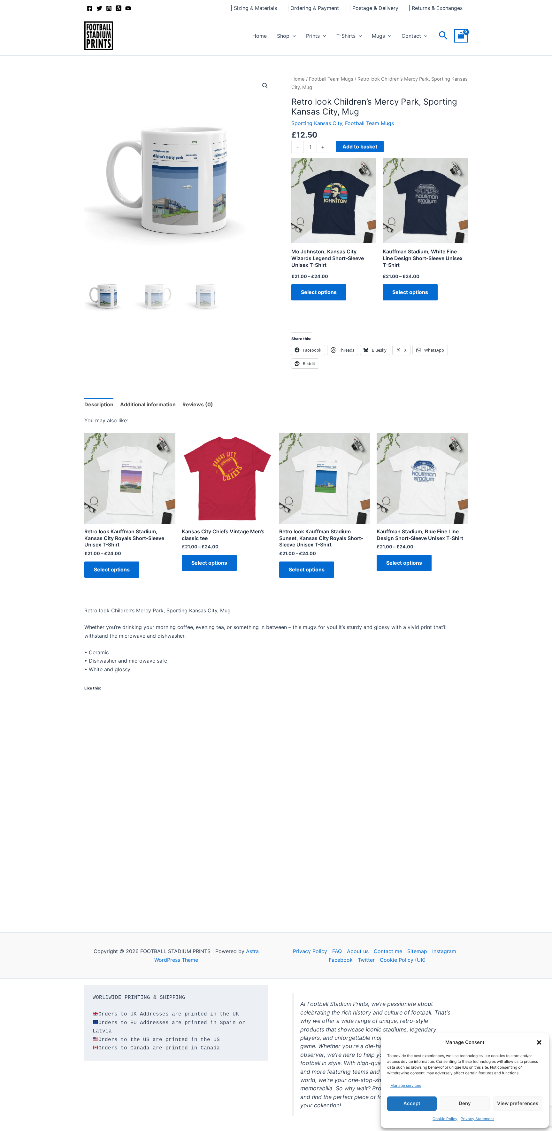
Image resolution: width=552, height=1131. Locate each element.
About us (358, 951)
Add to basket (359, 146)
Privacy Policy (310, 951)
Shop (283, 36)
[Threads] (118, 8)
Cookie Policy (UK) (403, 960)
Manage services (405, 1085)
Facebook (341, 960)
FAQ (337, 951)
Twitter (366, 960)
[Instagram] (109, 8)
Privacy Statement (477, 1118)
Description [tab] (98, 404)
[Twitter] (99, 8)
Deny (465, 1103)
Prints (313, 36)
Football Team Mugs (331, 79)
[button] (539, 1042)
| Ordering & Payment (313, 8)
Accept (411, 1103)
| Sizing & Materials (254, 8)
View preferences (517, 1103)
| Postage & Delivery (373, 8)
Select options (319, 292)
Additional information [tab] (148, 404)
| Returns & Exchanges (436, 8)
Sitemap (417, 951)
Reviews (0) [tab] (197, 404)
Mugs (378, 36)
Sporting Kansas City (316, 123)
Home (259, 36)
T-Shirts (346, 36)
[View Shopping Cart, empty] (461, 35)
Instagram (444, 951)
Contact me (388, 951)
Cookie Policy (445, 1118)
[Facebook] (90, 8)
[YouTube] (128, 8)
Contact (411, 36)
